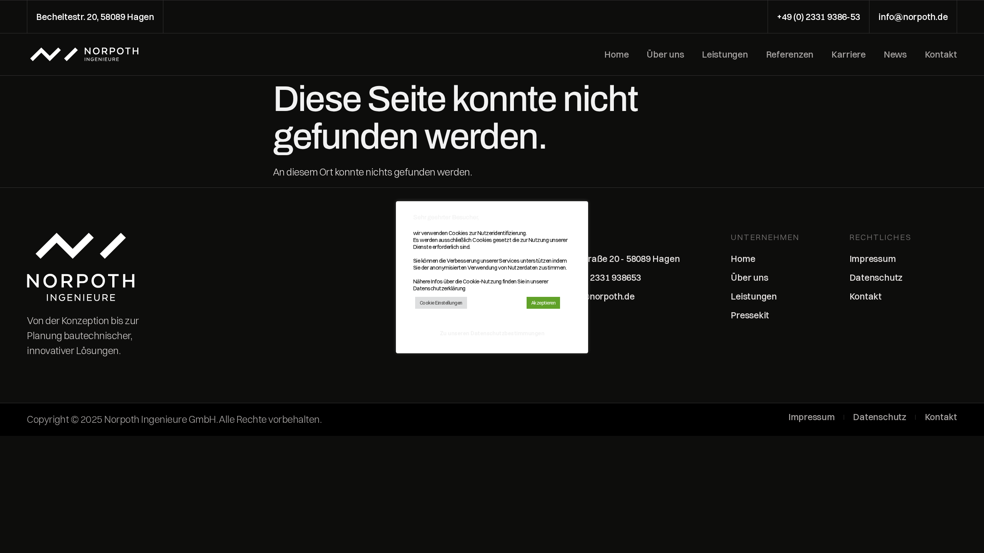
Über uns (665, 55)
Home (616, 55)
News (895, 55)
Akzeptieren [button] (543, 303)
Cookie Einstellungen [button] (441, 303)
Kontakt (941, 55)
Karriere (848, 55)
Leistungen (725, 55)
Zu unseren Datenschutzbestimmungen (492, 333)
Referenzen (790, 55)
